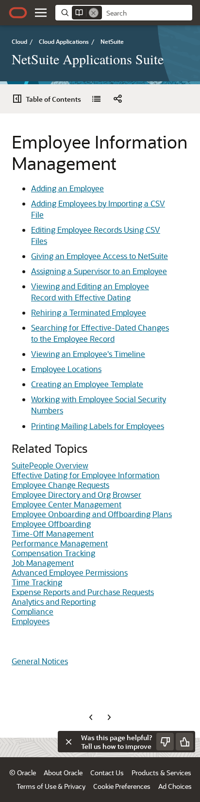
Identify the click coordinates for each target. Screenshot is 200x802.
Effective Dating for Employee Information (86, 475)
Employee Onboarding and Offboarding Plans (92, 514)
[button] (41, 12)
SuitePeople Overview (50, 465)
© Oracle (22, 772)
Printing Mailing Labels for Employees (97, 426)
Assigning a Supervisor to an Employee (99, 271)
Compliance (32, 611)
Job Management (43, 563)
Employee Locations (66, 369)
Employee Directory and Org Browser (76, 494)
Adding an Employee (67, 188)
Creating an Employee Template (87, 384)
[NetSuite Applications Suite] (96, 99)
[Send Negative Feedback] (165, 741)
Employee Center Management (66, 504)
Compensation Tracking (53, 553)
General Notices (40, 661)
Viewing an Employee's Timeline (88, 354)
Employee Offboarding (51, 524)
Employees (31, 621)
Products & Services (161, 772)
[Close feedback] (68, 741)
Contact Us (107, 772)
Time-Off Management (53, 533)
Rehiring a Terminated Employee (88, 312)
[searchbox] (147, 13)
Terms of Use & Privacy (51, 786)
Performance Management (60, 543)
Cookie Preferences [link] (121, 786)
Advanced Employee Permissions (70, 572)
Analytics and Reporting (54, 602)
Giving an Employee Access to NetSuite (99, 256)
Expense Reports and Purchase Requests (83, 592)
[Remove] (93, 12)
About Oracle (63, 772)
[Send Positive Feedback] (184, 741)
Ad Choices (175, 786)
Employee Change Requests (60, 485)
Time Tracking (37, 582)
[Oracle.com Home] (18, 12)
